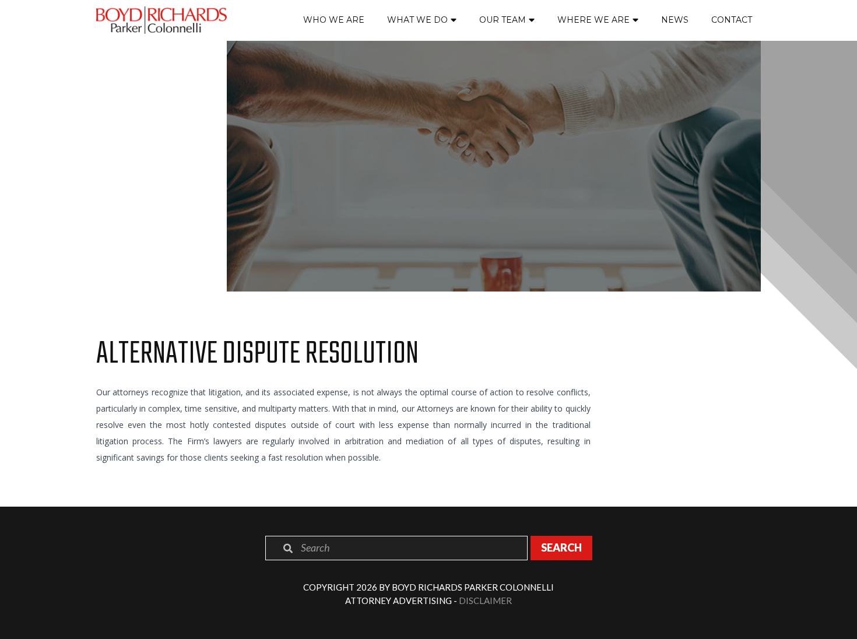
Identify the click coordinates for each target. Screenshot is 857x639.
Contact (731, 20)
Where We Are (593, 20)
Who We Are (333, 20)
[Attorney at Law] (161, 20)
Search (561, 547)
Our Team (502, 20)
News (675, 20)
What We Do (417, 20)
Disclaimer (485, 600)
